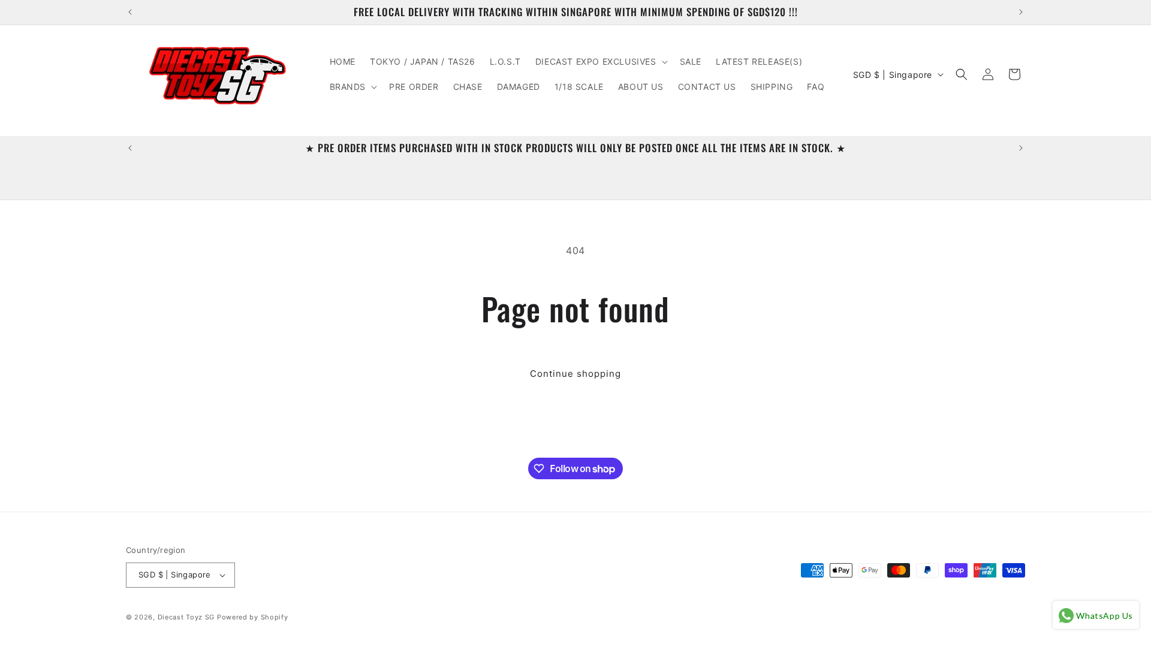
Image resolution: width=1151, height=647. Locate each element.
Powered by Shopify (252, 617)
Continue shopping (575, 373)
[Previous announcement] (130, 12)
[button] (600, 61)
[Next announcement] (1021, 12)
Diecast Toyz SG (186, 617)
